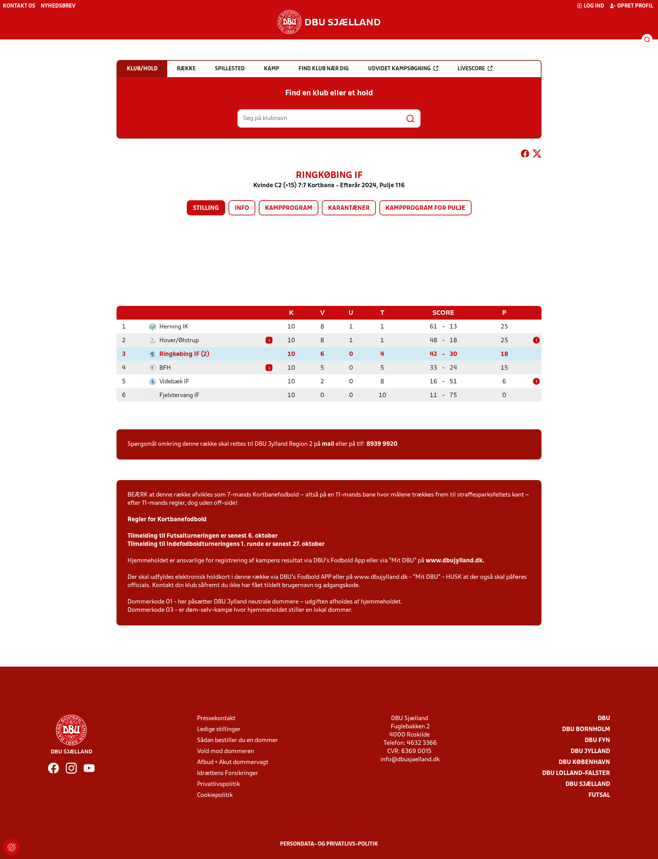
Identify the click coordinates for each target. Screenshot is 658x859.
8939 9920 (382, 444)
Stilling (206, 208)
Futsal (599, 795)
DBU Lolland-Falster (576, 773)
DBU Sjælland (587, 784)
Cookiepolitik (215, 795)
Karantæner (349, 208)
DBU (604, 718)
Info (242, 208)
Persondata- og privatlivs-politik (329, 844)
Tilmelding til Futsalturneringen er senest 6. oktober (202, 536)
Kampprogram (288, 208)
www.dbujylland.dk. (455, 561)
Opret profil (635, 6)
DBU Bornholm (586, 729)
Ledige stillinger (219, 729)
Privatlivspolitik (218, 784)
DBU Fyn (597, 740)
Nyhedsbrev (58, 6)
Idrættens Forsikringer (227, 773)
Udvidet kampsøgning (399, 69)
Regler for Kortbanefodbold (167, 520)
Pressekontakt (216, 718)
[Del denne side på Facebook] (525, 155)
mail (328, 444)
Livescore (471, 69)
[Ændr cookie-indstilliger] (11, 847)
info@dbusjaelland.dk (410, 760)
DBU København (584, 762)
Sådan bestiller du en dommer (237, 740)
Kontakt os (19, 6)
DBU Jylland (590, 751)
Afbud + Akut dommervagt (232, 762)
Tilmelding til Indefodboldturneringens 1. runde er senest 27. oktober (226, 544)
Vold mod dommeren (225, 751)
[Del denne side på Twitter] (537, 155)
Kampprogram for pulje (425, 208)
